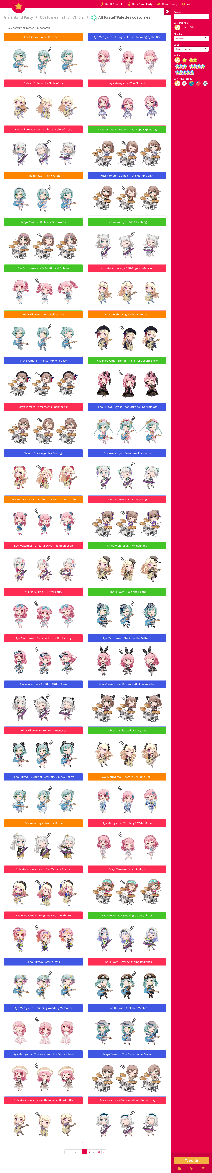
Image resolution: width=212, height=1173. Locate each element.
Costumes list (53, 17)
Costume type (181, 23)
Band (176, 45)
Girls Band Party (19, 17)
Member (178, 34)
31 (99, 1152)
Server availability (183, 79)
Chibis (78, 17)
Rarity (177, 55)
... (75, 1152)
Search (177, 12)
